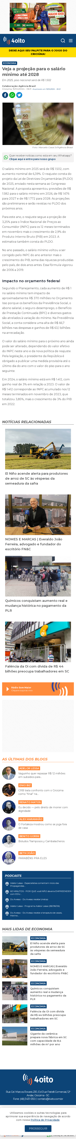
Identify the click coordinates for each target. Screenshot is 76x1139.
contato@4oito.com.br (50, 1099)
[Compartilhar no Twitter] (19, 95)
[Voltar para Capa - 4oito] (22, 40)
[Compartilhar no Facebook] (5, 95)
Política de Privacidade (45, 1120)
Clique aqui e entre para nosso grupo (32, 159)
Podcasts (13, 875)
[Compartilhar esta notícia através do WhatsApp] (12, 95)
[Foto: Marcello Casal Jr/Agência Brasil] (38, 123)
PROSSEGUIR (38, 1128)
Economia (9, 63)
